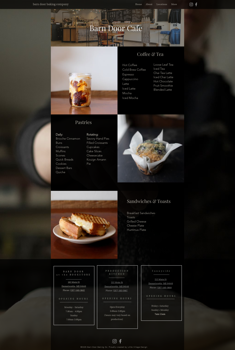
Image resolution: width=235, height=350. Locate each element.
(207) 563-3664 (164, 287)
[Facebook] (196, 4)
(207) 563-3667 (120, 290)
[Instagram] (191, 4)
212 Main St (117, 282)
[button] (161, 4)
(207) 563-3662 (77, 290)
